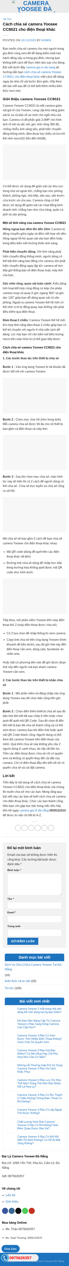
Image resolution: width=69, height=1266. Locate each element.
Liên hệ (10, 1195)
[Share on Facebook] (25, 828)
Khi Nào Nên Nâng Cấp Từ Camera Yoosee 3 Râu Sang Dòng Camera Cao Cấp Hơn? (38, 1024)
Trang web (13, 926)
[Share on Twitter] (31, 828)
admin (46, 40)
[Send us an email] (18, 1211)
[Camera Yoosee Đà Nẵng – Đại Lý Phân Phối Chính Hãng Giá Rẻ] (34, 6)
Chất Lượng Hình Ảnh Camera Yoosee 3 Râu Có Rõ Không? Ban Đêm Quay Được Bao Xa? (37, 1125)
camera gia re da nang (40, 67)
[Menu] (5, 6)
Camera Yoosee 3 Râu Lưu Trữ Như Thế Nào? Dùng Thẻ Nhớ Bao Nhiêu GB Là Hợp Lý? (39, 1083)
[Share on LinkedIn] (51, 828)
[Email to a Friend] (38, 828)
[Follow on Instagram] (12, 1211)
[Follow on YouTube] (32, 1211)
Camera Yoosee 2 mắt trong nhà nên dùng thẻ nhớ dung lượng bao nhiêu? (39, 1010)
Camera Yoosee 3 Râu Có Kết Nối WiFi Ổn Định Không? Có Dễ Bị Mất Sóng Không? (38, 1140)
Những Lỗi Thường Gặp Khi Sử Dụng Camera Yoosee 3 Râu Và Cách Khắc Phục (39, 1068)
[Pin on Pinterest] (44, 828)
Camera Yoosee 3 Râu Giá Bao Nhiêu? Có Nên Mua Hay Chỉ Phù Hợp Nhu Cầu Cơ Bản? (37, 1053)
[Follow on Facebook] (5, 1211)
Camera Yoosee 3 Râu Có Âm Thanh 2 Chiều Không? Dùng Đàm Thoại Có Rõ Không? (39, 1098)
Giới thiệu (12, 1201)
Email (11, 912)
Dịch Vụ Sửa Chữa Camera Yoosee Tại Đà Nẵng (33, 967)
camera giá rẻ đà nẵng (34, 810)
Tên (10, 898)
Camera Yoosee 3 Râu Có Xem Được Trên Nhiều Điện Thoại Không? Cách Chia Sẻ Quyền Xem (39, 1039)
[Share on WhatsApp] (18, 828)
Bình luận (14, 870)
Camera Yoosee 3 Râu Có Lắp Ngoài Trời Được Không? (39, 1111)
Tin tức (7, 19)
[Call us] (25, 1211)
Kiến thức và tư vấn (17, 981)
